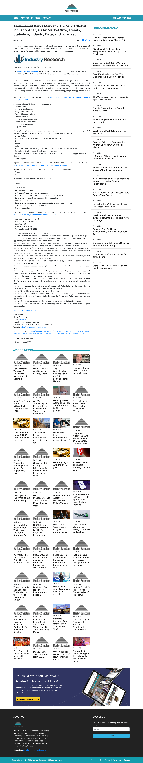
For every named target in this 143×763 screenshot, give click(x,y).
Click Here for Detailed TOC (24, 310)
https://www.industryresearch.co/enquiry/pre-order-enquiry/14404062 (41, 165)
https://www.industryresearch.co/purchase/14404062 (34, 215)
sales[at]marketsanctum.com (34, 750)
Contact (127, 760)
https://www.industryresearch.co (33, 327)
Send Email (23, 319)
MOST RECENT (26, 18)
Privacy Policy (104, 760)
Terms (93, 760)
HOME (15, 18)
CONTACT (46, 18)
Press (37, 18)
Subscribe (111, 736)
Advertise (117, 760)
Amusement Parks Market (27, 71)
